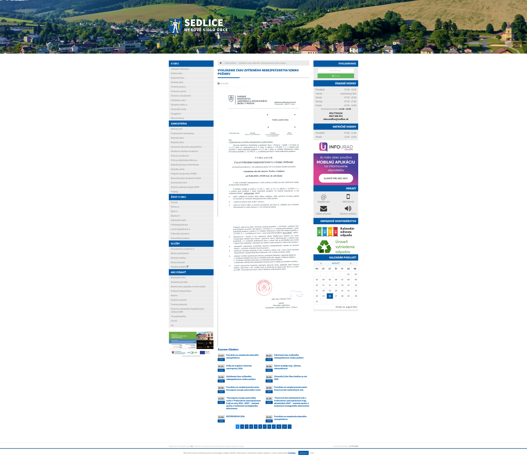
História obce (177, 73)
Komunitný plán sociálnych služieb (186, 178)
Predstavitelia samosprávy (182, 133)
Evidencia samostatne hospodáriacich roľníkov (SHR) (187, 310)
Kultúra (174, 206)
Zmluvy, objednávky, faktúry (183, 160)
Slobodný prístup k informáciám (185, 164)
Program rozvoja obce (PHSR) (184, 173)
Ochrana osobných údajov (234, 446)
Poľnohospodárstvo (179, 224)
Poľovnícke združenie (180, 233)
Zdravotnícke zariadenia (182, 248)
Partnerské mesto (178, 109)
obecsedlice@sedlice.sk (335, 119)
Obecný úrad (176, 128)
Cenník (174, 320)
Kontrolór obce (177, 137)
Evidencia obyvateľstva (181, 291)
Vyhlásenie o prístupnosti (203, 446)
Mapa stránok (173, 446)
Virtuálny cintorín (178, 266)
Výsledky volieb (177, 169)
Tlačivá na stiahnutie (180, 155)
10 (279, 426)
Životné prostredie (179, 304)
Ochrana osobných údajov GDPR (185, 187)
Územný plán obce (179, 182)
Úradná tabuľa (230, 63)
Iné (172, 325)
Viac (312, 453)
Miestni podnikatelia (180, 253)
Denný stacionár (178, 262)
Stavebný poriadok (179, 282)
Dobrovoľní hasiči (178, 220)
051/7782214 (335, 113)
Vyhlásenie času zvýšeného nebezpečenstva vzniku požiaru (262, 63)
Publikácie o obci (178, 100)
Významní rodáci (178, 104)
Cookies (291, 453)
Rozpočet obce (177, 142)
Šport (173, 211)
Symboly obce (177, 82)
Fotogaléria (176, 113)
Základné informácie (180, 68)
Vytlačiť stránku (185, 446)
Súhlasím (303, 453)
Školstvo (175, 215)
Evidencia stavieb (178, 299)
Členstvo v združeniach (181, 95)
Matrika (174, 295)
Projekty (174, 191)
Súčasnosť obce (177, 77)
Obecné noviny (177, 118)
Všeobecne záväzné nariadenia (184, 151)
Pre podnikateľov (178, 316)
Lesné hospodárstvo (180, 229)
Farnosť (174, 202)
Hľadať (337, 76)
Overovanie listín (178, 277)
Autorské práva (218, 446)
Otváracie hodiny (178, 257)
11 (284, 426)
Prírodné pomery (178, 86)
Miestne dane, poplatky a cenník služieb (188, 286)
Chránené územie (178, 91)
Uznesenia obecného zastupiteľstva (186, 146)
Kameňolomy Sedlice (180, 238)
